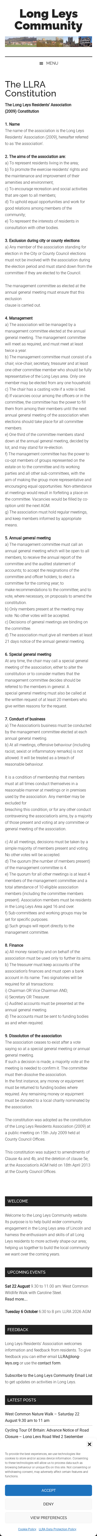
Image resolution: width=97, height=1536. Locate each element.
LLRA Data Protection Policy (57, 1529)
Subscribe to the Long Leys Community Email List (48, 1375)
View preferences (48, 1518)
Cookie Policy (27, 1529)
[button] (89, 1444)
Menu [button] (52, 63)
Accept (49, 1490)
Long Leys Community (48, 19)
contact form (49, 1363)
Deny (48, 1504)
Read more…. (16, 1299)
